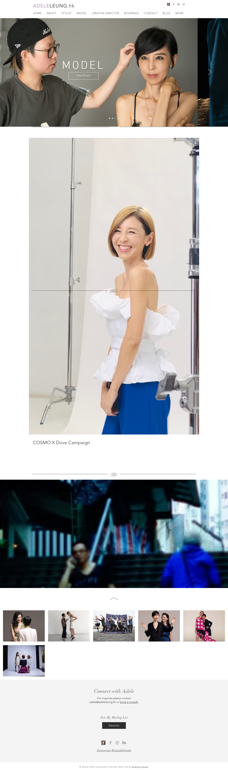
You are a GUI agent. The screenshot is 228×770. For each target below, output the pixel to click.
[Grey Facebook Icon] (173, 4)
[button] (193, 6)
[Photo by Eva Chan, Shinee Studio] (109, 118)
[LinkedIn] (124, 742)
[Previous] (18, 72)
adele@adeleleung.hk (102, 702)
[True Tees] (118, 118)
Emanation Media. (140, 767)
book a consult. (129, 702)
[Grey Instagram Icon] (183, 4)
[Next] (209, 72)
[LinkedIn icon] (178, 4)
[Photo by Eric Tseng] (115, 118)
